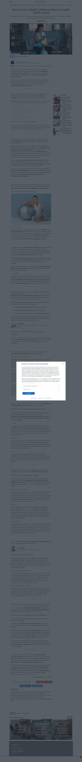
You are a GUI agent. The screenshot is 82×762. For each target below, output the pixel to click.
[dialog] (41, 381)
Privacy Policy (48, 398)
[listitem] (41, 386)
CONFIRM (28, 393)
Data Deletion (34, 398)
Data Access (41, 398)
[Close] (63, 364)
